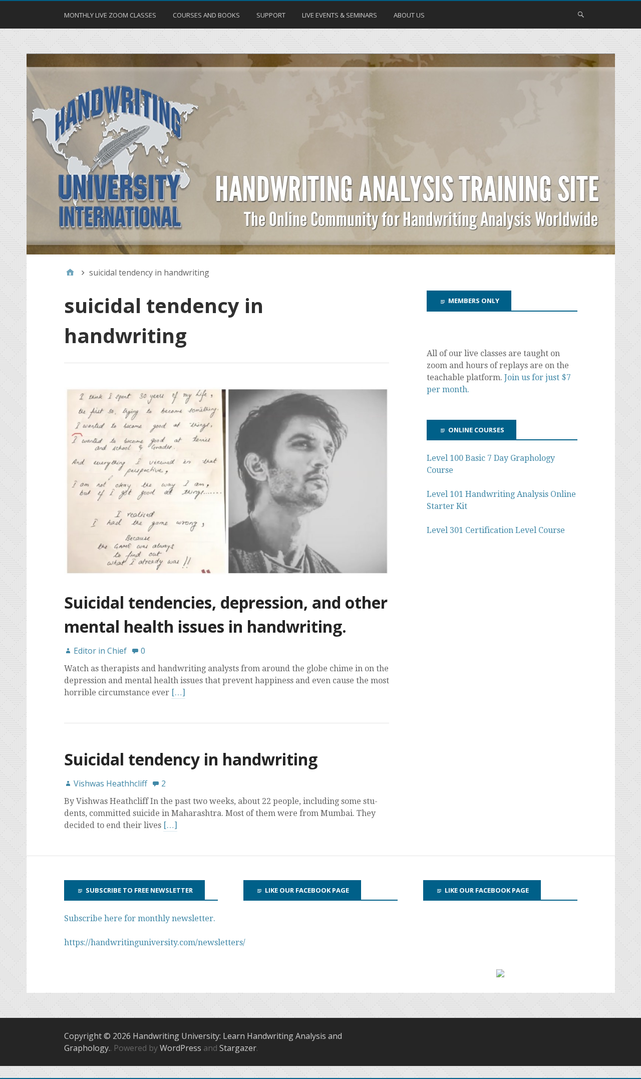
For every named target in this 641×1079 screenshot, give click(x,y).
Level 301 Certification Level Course (496, 530)
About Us (409, 15)
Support (270, 15)
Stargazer (237, 1047)
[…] (178, 692)
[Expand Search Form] (581, 14)
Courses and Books (206, 15)
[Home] (70, 272)
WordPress (180, 1047)
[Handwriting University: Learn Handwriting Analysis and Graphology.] (321, 154)
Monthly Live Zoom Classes (110, 15)
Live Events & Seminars (339, 15)
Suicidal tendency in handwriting (190, 759)
